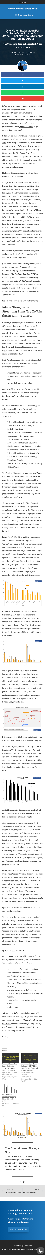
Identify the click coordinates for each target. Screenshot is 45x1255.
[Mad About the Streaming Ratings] (10, 1089)
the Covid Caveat (9, 632)
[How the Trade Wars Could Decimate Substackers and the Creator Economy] (10, 1058)
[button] (22, 74)
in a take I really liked (26, 360)
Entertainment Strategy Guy (23, 8)
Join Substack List (18, 1229)
